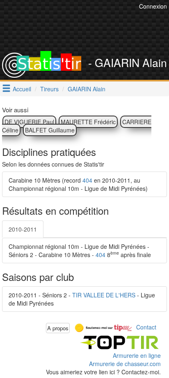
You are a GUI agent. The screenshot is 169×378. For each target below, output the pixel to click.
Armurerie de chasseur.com (125, 363)
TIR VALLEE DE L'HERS (103, 295)
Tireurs (49, 89)
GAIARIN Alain (86, 89)
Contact (146, 327)
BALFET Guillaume (50, 130)
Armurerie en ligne (137, 355)
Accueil (22, 89)
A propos (58, 328)
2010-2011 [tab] (23, 229)
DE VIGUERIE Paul (29, 122)
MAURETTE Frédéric (88, 122)
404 (87, 180)
